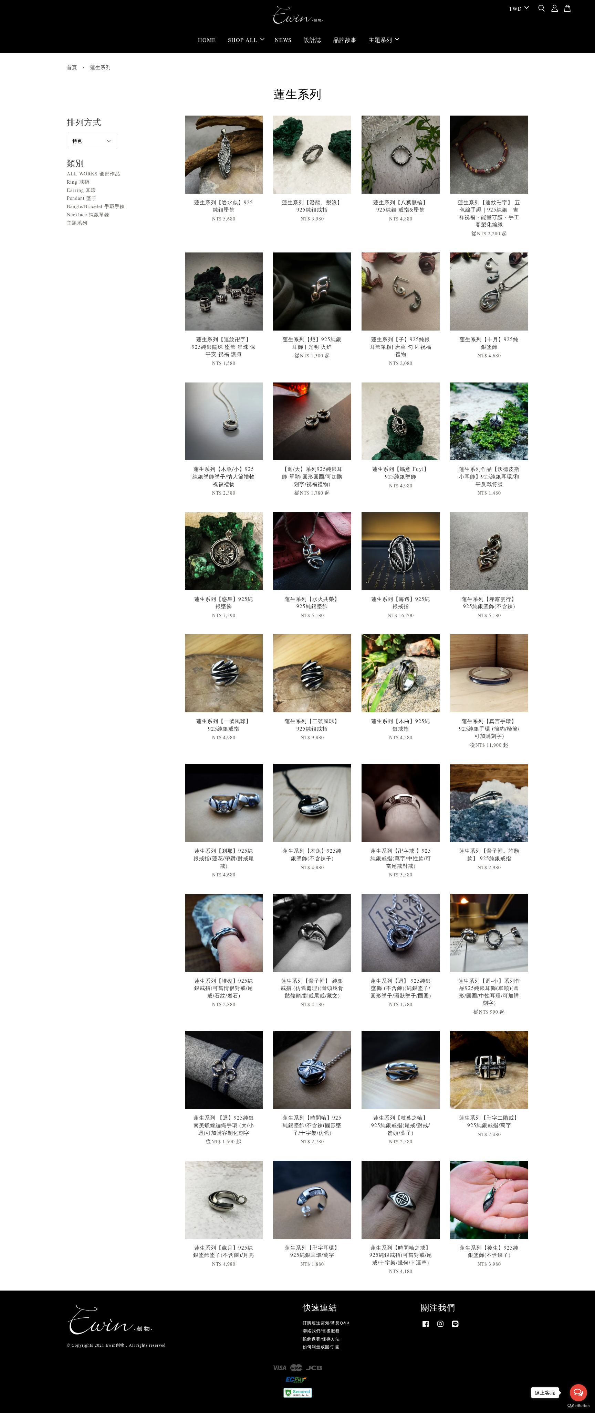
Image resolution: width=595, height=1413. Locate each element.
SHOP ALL (243, 39)
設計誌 (312, 39)
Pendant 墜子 (82, 198)
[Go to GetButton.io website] (578, 1406)
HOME (207, 39)
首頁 (72, 67)
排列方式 (84, 122)
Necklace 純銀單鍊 (88, 214)
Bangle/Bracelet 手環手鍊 (96, 206)
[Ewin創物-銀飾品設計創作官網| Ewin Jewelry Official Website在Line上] (455, 1327)
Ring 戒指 (78, 182)
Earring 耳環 (81, 190)
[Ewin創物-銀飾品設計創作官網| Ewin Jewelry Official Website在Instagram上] (440, 1327)
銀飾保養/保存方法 (321, 1338)
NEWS (283, 39)
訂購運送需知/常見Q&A (326, 1322)
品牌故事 (345, 39)
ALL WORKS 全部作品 (93, 173)
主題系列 (380, 39)
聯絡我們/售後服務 (321, 1330)
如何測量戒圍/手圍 (321, 1346)
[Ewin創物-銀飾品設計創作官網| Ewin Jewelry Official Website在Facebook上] (425, 1327)
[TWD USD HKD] (518, 8)
